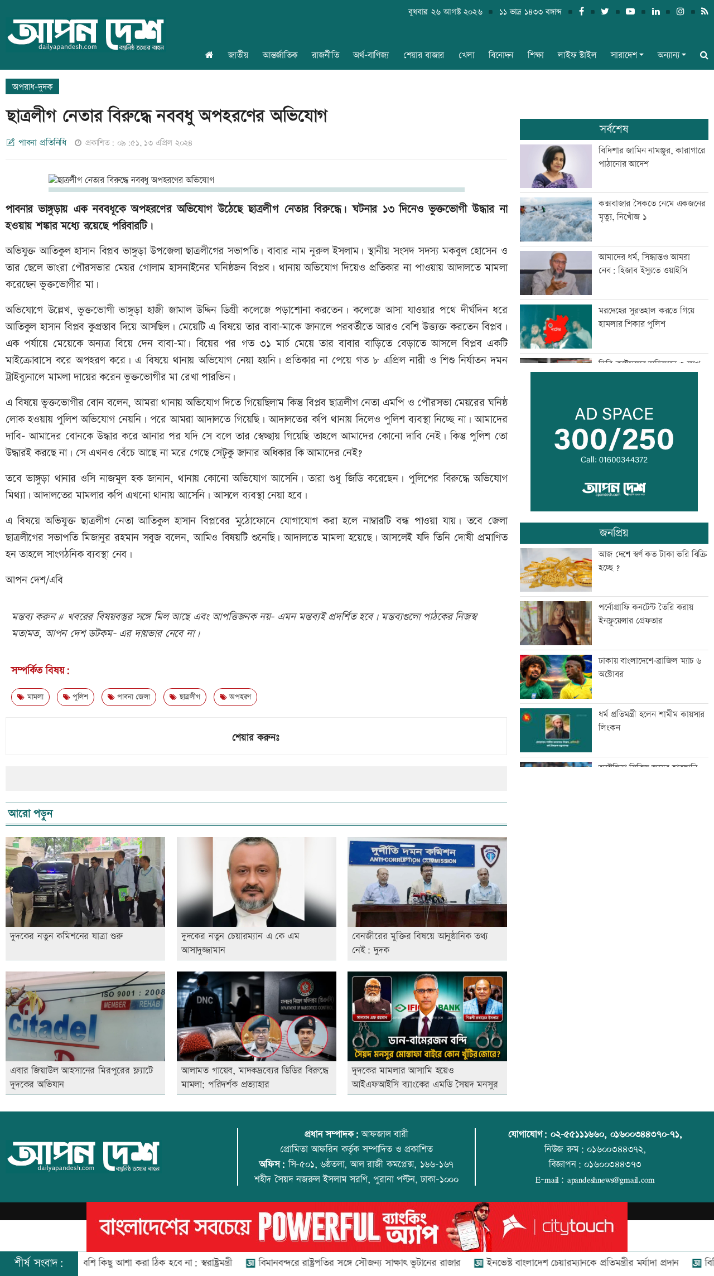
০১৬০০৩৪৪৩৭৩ (612, 1164)
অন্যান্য (668, 55)
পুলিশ (79, 697)
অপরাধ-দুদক (32, 87)
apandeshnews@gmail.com (611, 1179)
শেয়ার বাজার (424, 55)
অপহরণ (238, 697)
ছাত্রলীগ (188, 697)
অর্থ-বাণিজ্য (371, 55)
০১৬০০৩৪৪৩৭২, (616, 1149)
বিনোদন (501, 55)
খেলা (467, 55)
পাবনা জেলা (132, 697)
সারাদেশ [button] (623, 55)
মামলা (34, 697)
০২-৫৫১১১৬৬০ (577, 1134)
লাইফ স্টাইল (577, 55)
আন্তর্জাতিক (280, 55)
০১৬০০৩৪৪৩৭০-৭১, (646, 1134)
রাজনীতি (325, 55)
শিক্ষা (536, 55)
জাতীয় (238, 55)
